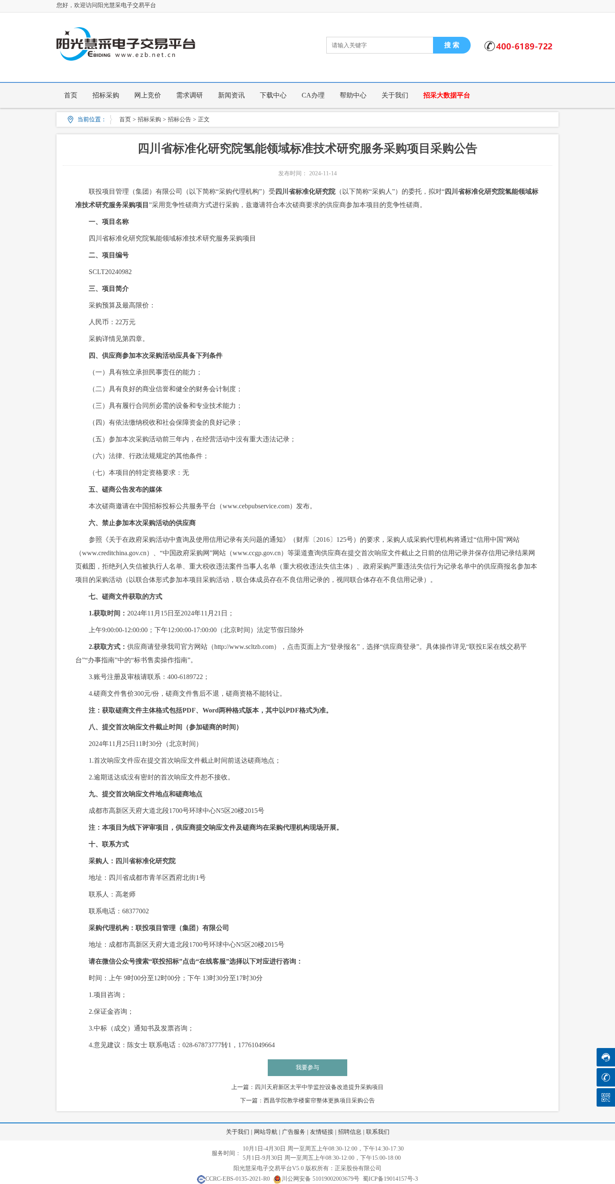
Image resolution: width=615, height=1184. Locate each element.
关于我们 (395, 95)
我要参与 (307, 1067)
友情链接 (321, 1132)
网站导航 (265, 1132)
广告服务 (293, 1132)
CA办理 (313, 95)
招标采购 (105, 95)
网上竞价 (147, 95)
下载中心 (273, 95)
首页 (70, 95)
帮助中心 (353, 95)
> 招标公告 (177, 119)
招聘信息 (349, 1132)
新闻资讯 (231, 95)
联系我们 (378, 1132)
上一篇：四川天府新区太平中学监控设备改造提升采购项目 (307, 1087)
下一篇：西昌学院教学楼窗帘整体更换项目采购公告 (307, 1100)
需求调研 (189, 95)
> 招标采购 (147, 119)
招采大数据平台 (446, 95)
